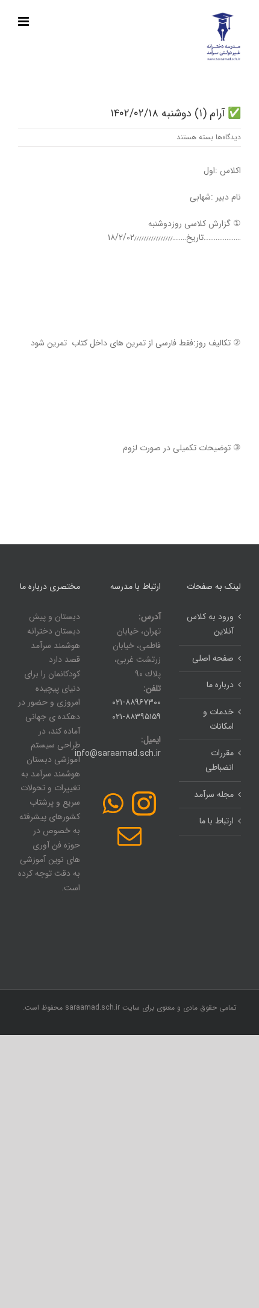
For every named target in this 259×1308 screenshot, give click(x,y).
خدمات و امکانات (218, 719)
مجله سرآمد (214, 794)
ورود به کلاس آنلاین (210, 624)
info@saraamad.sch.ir (118, 753)
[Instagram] (144, 803)
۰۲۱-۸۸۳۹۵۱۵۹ (136, 716)
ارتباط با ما (216, 821)
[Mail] (129, 836)
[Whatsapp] (112, 803)
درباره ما (220, 684)
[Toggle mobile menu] (24, 21)
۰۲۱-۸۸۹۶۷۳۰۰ (136, 702)
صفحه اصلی (213, 658)
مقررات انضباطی (219, 760)
